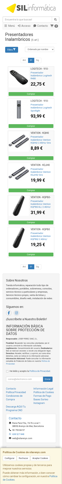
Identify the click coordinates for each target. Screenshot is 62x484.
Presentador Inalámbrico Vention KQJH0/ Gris (41, 172)
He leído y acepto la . (30, 371)
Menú (11, 25)
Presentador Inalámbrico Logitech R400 (41, 75)
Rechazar (23, 458)
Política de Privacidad (39, 371)
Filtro (10, 49)
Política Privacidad (16, 392)
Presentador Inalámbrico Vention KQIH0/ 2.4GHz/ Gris (41, 139)
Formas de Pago (42, 395)
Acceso (25, 25)
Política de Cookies (44, 392)
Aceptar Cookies (40, 458)
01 (31, 60)
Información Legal (43, 388)
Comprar (31, 94)
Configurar (9, 458)
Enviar (48, 379)
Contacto (42, 25)
